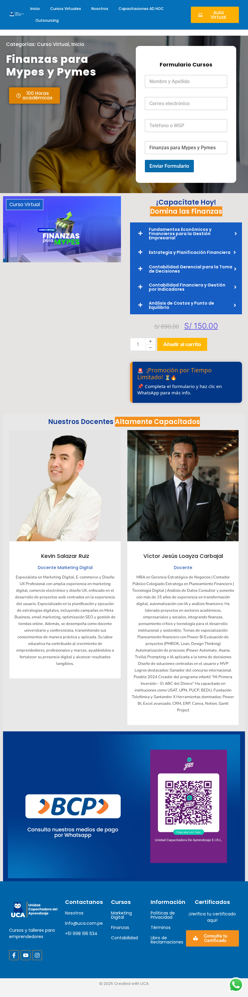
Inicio (35, 8)
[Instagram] (37, 955)
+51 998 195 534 (81, 934)
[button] (34, 95)
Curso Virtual (53, 44)
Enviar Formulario (169, 166)
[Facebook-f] (14, 955)
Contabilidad (124, 938)
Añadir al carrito (182, 344)
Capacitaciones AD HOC (141, 8)
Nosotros (99, 8)
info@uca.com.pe (84, 923)
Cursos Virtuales (65, 8)
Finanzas (120, 927)
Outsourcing (47, 20)
